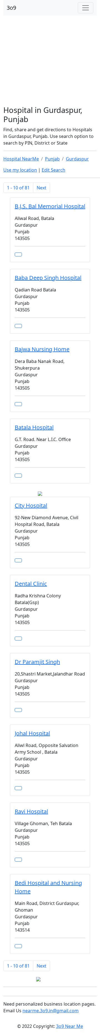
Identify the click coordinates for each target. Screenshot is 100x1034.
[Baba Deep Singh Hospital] (18, 326)
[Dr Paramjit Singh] (18, 710)
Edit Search (53, 170)
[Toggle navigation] (85, 7)
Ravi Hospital (31, 811)
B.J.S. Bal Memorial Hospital (50, 206)
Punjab (52, 159)
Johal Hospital (32, 733)
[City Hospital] (18, 560)
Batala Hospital (34, 427)
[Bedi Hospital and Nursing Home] (18, 946)
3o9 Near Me (69, 1026)
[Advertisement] (50, 61)
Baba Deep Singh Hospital (48, 277)
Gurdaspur (77, 159)
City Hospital (31, 505)
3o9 (11, 7)
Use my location (20, 170)
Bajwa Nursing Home (42, 349)
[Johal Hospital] (18, 788)
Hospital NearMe (21, 159)
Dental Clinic (31, 583)
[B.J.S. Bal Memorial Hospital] (18, 254)
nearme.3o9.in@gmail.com (50, 1011)
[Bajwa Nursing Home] (18, 404)
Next (41, 188)
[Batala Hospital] (18, 476)
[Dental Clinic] (18, 638)
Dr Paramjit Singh (37, 662)
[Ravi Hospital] (18, 860)
